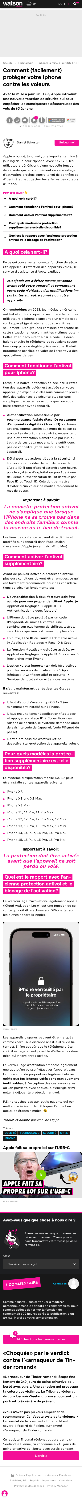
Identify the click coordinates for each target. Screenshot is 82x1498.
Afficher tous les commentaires (41, 1339)
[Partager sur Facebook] (9, 120)
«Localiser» (11, 546)
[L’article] (41, 1405)
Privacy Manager (57, 1486)
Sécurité (49, 1133)
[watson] (13, 3)
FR (68, 4)
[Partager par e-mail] (25, 120)
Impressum (49, 1480)
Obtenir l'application (28, 1475)
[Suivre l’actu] (71, 120)
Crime (64, 1133)
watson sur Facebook (57, 1475)
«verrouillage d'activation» (27, 901)
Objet (6, 1256)
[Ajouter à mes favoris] (42, 120)
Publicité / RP (18, 1480)
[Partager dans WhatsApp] (17, 120)
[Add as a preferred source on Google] (56, 120)
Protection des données (29, 1486)
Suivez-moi (67, 142)
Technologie (25, 63)
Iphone (10, 1138)
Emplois (34, 1480)
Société (8, 63)
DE (60, 4)
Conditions (65, 1480)
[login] (5, 1493)
